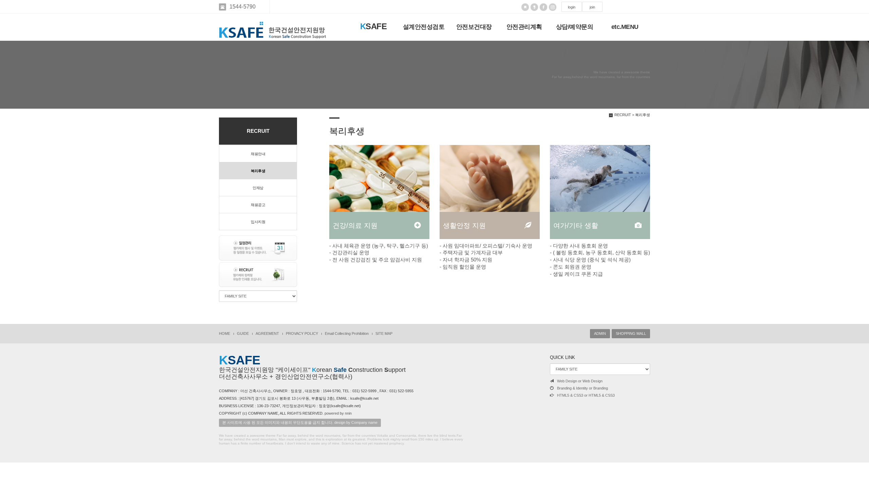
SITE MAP (383, 333)
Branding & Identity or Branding (582, 388)
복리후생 (258, 171)
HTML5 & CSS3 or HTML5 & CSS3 (586, 395)
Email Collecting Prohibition (347, 333)
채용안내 (258, 154)
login (571, 7)
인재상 (258, 188)
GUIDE (243, 333)
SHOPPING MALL (631, 333)
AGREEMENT (267, 333)
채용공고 (258, 205)
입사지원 (258, 222)
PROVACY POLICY (302, 333)
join (592, 7)
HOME (224, 333)
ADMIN (600, 333)
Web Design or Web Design (580, 381)
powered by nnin (338, 413)
